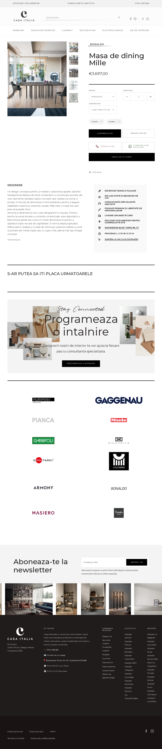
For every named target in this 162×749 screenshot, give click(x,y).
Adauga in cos (138, 133)
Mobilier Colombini (129, 657)
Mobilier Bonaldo (128, 650)
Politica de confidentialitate (43, 738)
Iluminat (67, 30)
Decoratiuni (88, 30)
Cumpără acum (105, 133)
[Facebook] (130, 19)
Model (92, 90)
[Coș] (147, 19)
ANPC (53, 731)
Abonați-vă (137, 562)
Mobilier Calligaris (129, 668)
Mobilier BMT (131, 663)
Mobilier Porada (151, 671)
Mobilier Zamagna (151, 693)
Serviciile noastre (106, 642)
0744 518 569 (142, 3)
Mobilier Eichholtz (129, 682)
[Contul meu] (142, 19)
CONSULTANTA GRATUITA (81, 3)
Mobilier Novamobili (152, 657)
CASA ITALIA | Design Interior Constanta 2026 (20, 649)
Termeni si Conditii (15, 738)
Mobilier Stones (151, 678)
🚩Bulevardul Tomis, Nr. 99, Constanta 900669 (65, 660)
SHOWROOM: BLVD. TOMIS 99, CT (122, 228)
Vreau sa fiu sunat (122, 157)
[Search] (119, 17)
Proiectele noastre (106, 649)
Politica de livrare (15, 731)
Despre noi (107, 636)
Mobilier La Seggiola (152, 636)
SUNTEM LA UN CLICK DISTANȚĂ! (121, 239)
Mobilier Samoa (128, 636)
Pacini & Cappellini (151, 664)
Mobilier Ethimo (128, 689)
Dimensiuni (95, 104)
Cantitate (128, 90)
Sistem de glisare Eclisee (108, 676)
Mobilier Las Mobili (151, 643)
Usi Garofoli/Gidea (131, 697)
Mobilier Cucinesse (129, 675)
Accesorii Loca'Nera (151, 700)
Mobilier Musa (151, 650)
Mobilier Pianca (128, 643)
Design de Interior (43, 30)
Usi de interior (139, 30)
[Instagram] (135, 19)
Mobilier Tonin (151, 685)
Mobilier (18, 30)
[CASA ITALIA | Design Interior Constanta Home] (24, 16)
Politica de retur (36, 731)
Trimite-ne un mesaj (56, 655)
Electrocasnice (113, 30)
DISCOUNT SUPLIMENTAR (26, 3)
